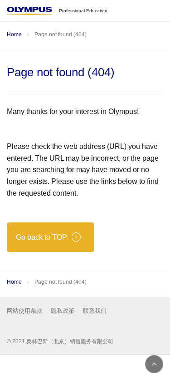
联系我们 (95, 310)
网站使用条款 (24, 310)
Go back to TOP (41, 237)
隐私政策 (62, 310)
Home (14, 34)
